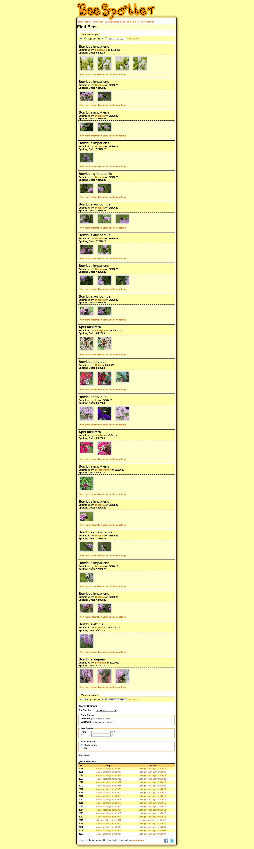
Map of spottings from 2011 (108, 820)
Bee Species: (85, 710)
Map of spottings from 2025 (108, 772)
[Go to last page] (106, 38)
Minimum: (85, 719)
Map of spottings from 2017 (108, 799)
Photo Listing (90, 745)
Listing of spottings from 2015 (152, 806)
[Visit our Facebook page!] (166, 841)
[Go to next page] (102, 38)
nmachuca (101, 50)
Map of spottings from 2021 (108, 786)
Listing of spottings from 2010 (152, 824)
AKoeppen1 (101, 330)
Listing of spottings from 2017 (152, 799)
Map (86, 748)
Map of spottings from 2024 (108, 775)
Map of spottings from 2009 (108, 827)
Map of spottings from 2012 (108, 817)
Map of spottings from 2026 (108, 768)
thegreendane (103, 469)
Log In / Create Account (142, 22)
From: (84, 732)
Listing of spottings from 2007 (152, 834)
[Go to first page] (81, 38)
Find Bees (98, 22)
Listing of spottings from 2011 (152, 820)
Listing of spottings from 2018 (152, 796)
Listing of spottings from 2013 (152, 813)
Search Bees (84, 755)
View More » (133, 39)
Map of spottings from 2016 (108, 803)
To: (82, 735)
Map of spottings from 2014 (108, 810)
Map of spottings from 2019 (108, 792)
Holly (98, 365)
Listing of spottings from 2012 (152, 817)
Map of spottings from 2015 (108, 806)
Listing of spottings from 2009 (152, 827)
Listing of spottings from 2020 (152, 789)
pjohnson (100, 662)
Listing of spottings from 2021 (152, 786)
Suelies (99, 435)
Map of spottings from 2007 (108, 834)
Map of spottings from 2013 (108, 813)
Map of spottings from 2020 (108, 789)
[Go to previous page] (85, 38)
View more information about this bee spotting (103, 74)
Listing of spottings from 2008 (152, 830)
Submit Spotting (113, 22)
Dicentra (100, 85)
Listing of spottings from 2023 (152, 779)
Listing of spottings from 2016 (152, 803)
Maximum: (86, 722)
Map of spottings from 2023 (108, 779)
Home (80, 22)
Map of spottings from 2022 (108, 782)
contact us (138, 840)
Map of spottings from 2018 (108, 796)
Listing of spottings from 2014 (152, 810)
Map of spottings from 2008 (108, 830)
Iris (97, 400)
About (125, 22)
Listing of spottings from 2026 (152, 768)
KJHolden (100, 627)
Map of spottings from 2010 (108, 824)
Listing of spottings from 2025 (152, 772)
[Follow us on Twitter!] (171, 841)
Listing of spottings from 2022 (152, 782)
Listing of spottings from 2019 (152, 792)
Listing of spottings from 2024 (152, 775)
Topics (88, 22)
